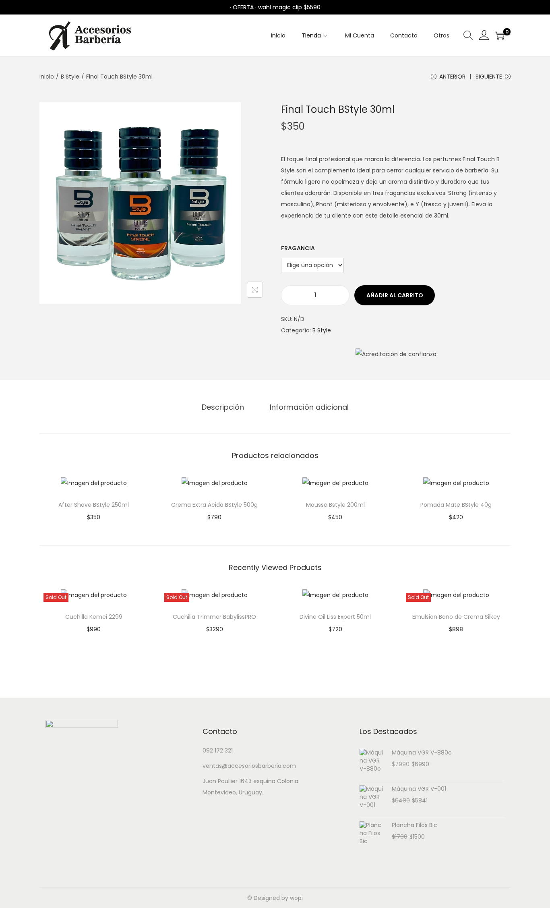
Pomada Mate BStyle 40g (456, 505)
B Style (70, 77)
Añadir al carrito (394, 295)
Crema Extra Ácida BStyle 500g (214, 505)
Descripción (223, 407)
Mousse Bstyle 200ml (335, 505)
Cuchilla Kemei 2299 (93, 617)
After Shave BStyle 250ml (93, 505)
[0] (500, 35)
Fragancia (298, 248)
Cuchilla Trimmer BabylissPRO (214, 617)
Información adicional (309, 407)
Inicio (46, 77)
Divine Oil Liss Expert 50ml (335, 617)
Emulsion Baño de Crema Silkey (456, 617)
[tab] (223, 407)
